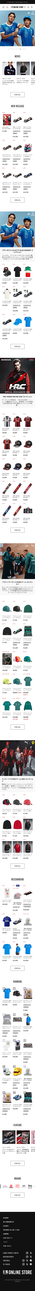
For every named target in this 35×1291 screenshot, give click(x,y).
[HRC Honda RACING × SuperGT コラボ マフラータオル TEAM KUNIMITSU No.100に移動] (7, 488)
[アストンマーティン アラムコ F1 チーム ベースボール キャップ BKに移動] (17, 608)
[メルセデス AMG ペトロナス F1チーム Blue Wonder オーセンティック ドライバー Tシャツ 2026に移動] (28, 321)
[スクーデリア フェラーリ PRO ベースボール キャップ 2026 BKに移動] (17, 802)
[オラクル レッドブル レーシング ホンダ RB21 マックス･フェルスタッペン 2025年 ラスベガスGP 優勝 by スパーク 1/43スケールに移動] (17, 175)
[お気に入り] (25, 7)
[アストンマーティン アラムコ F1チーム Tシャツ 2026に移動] (28, 681)
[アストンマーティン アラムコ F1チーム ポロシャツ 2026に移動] (17, 705)
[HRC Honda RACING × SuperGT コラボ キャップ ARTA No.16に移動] (17, 466)
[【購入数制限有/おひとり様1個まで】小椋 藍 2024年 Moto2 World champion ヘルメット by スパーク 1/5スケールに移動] (28, 921)
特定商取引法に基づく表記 (11, 1230)
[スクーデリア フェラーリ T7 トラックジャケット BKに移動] (28, 847)
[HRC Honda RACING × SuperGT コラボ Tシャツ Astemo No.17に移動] (28, 421)
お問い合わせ (7, 1246)
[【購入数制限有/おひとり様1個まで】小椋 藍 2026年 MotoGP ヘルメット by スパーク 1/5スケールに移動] (17, 895)
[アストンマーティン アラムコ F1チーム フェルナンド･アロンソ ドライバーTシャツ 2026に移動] (7, 705)
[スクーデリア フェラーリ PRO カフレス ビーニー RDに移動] (17, 824)
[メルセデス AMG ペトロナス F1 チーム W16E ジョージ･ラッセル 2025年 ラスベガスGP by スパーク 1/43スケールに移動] (7, 321)
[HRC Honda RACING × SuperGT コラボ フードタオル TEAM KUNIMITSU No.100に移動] (28, 511)
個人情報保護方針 (8, 1222)
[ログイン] (28, 7)
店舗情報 (6, 1234)
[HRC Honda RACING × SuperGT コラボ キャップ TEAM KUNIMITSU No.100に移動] (17, 443)
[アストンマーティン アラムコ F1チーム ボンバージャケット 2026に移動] (28, 705)
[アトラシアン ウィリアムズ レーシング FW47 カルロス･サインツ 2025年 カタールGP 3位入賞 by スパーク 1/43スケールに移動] (28, 175)
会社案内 (6, 1226)
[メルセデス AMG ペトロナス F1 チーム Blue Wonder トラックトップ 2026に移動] (17, 949)
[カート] (32, 7)
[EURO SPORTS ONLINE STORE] (17, 1272)
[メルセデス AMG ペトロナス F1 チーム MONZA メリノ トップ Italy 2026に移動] (28, 271)
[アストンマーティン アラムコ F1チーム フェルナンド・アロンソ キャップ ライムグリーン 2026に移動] (7, 681)
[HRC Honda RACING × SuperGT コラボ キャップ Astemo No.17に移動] (7, 466)
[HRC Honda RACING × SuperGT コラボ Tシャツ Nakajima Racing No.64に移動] (17, 421)
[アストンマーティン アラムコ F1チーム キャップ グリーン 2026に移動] (17, 681)
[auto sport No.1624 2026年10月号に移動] (7, 119)
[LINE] (31, 1260)
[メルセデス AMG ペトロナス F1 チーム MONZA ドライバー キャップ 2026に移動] (7, 271)
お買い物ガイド (8, 1238)
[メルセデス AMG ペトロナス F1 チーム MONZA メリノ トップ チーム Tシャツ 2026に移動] (17, 271)
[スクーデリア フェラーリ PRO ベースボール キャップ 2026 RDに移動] (28, 802)
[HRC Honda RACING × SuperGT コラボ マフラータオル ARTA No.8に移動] (17, 511)
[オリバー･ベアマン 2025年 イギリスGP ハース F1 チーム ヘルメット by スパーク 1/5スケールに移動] (28, 147)
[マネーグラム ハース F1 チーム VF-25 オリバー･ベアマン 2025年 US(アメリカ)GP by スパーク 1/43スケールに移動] (7, 147)
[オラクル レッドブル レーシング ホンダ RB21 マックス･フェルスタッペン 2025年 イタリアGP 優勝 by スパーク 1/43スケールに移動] (7, 175)
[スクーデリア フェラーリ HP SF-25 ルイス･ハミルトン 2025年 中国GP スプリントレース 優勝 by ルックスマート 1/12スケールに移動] (28, 893)
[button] (3, 7)
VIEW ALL (17, 94)
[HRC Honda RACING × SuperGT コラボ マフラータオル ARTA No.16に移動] (7, 511)
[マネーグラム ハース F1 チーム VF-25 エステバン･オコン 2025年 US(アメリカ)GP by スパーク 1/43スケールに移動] (17, 147)
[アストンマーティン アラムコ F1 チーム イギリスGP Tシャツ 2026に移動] (7, 659)
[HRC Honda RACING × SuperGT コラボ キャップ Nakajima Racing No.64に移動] (28, 443)
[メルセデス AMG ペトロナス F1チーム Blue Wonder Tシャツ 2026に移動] (7, 949)
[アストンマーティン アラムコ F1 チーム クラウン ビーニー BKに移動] (7, 631)
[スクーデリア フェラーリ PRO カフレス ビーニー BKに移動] (7, 824)
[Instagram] (27, 1253)
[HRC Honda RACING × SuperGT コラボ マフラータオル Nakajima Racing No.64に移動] (17, 488)
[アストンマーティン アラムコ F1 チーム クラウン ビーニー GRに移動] (28, 608)
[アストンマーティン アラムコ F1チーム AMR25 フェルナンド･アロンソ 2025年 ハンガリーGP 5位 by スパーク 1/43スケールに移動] (17, 631)
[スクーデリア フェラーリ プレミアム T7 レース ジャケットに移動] (7, 847)
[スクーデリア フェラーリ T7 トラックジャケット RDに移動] (17, 847)
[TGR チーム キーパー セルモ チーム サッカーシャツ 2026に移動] (7, 921)
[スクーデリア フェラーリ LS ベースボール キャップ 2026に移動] (7, 802)
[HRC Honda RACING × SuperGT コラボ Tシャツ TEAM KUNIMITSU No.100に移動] (7, 421)
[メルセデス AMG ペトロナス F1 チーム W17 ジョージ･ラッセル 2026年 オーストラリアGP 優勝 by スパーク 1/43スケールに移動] (28, 294)
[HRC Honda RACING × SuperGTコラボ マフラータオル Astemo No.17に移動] (28, 488)
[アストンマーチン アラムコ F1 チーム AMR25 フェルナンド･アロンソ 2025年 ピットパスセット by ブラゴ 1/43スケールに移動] (28, 631)
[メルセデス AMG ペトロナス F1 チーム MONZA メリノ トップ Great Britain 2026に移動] (7, 294)
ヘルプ (5, 1242)
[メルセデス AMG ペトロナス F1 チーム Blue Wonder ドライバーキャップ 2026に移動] (17, 321)
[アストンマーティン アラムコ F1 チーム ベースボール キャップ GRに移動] (7, 608)
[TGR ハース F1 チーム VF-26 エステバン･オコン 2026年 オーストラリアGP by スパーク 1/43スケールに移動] (28, 119)
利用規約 (6, 1218)
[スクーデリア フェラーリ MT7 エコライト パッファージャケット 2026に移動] (28, 824)
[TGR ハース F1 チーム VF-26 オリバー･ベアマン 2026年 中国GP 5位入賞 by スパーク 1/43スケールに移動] (17, 119)
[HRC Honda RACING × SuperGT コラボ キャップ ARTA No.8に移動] (28, 466)
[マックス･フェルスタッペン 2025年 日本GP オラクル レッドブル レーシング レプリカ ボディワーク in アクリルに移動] (7, 893)
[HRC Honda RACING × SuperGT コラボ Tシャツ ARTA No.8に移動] (7, 443)
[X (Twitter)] (31, 1253)
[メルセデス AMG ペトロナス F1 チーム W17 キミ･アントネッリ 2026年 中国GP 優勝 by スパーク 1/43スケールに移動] (17, 294)
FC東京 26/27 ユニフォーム (18, 2)
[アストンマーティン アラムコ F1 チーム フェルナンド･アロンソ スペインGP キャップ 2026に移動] (17, 659)
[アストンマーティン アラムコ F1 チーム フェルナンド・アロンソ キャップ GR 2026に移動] (28, 659)
